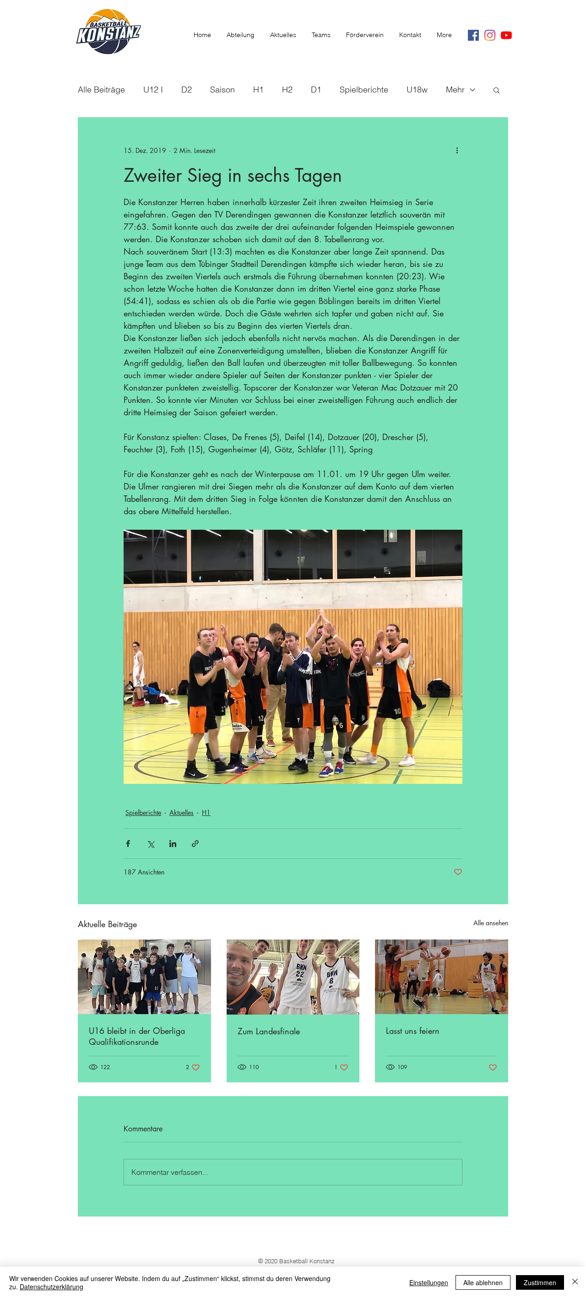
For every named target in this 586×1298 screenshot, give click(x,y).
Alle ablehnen (483, 1282)
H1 (258, 89)
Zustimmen (540, 1282)
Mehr (455, 89)
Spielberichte (364, 89)
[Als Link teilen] (195, 843)
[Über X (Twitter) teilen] (150, 843)
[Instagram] (489, 35)
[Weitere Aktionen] (456, 150)
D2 (186, 89)
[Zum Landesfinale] (293, 977)
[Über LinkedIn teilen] (172, 843)
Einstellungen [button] (428, 1282)
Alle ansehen (490, 922)
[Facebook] (473, 35)
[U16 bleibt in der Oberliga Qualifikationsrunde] (144, 977)
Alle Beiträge (101, 89)
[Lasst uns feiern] (441, 977)
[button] (496, 89)
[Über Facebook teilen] (128, 843)
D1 (316, 89)
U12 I (153, 89)
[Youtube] (506, 35)
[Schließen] (575, 1282)
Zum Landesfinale (269, 1031)
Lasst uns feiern (413, 1030)
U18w (417, 89)
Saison (222, 89)
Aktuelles (181, 812)
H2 (287, 89)
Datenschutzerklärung (51, 1286)
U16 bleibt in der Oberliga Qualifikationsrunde (137, 1036)
